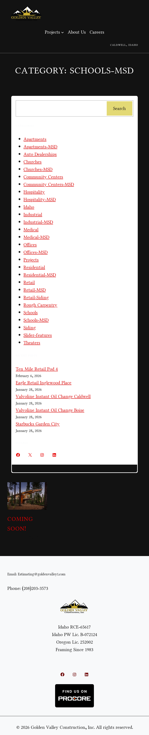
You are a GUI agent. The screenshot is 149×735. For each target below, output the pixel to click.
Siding (29, 327)
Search (119, 108)
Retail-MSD (34, 290)
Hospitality (34, 192)
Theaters (31, 343)
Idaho (28, 207)
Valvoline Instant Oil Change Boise (50, 410)
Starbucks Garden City (38, 424)
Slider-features (37, 335)
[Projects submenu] (62, 32)
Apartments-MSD (40, 147)
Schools (30, 312)
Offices (30, 245)
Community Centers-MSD (48, 184)
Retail (29, 282)
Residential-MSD (39, 275)
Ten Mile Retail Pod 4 (37, 369)
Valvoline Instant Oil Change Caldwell (53, 396)
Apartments (34, 139)
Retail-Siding (36, 297)
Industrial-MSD (38, 222)
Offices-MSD (35, 252)
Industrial (32, 214)
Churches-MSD (37, 169)
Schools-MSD (36, 320)
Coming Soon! (20, 524)
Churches (32, 162)
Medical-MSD (36, 237)
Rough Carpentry (40, 305)
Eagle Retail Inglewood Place (43, 383)
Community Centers (43, 177)
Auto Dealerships (40, 154)
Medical (30, 229)
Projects (31, 260)
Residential (34, 267)
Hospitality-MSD (39, 199)
